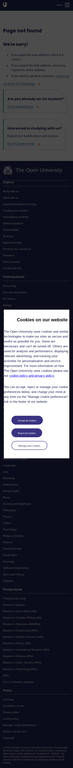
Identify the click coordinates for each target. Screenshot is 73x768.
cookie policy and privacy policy (31, 375)
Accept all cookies (27, 420)
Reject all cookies (27, 433)
